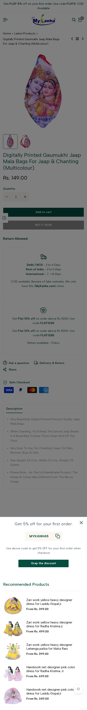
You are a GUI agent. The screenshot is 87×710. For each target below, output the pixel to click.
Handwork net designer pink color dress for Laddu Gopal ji (50, 691)
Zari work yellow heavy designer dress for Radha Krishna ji (49, 624)
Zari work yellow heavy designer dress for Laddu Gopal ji (49, 602)
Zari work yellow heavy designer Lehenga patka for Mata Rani (49, 647)
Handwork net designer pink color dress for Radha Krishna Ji (50, 669)
